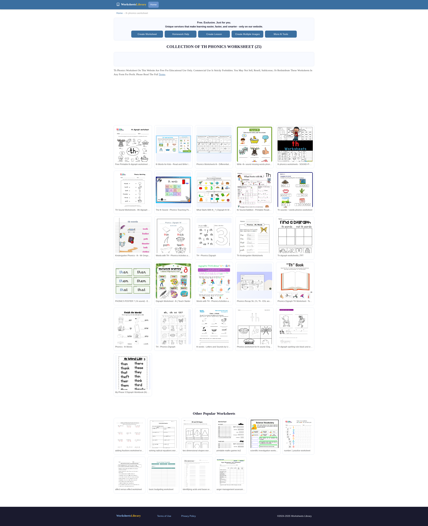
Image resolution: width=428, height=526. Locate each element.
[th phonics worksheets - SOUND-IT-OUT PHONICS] (295, 144)
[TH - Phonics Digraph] (214, 235)
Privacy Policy (188, 516)
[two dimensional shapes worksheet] (197, 438)
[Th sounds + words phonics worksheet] (295, 194)
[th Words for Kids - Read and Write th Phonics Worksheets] (173, 144)
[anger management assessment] (231, 476)
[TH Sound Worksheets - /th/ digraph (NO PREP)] (132, 189)
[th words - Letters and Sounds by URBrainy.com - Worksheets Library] (214, 334)
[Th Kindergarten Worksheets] (254, 240)
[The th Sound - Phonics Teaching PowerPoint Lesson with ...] (173, 190)
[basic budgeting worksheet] (163, 476)
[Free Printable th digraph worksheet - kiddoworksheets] (132, 149)
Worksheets (128, 515)
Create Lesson (214, 34)
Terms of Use (164, 516)
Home (153, 4)
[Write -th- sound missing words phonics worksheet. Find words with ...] (254, 149)
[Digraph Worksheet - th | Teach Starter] (173, 288)
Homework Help (180, 34)
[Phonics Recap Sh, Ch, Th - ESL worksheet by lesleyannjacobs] (254, 281)
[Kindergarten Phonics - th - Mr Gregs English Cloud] (132, 243)
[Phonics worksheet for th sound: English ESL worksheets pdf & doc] (254, 331)
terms (162, 74)
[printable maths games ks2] (231, 439)
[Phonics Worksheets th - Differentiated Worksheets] (214, 144)
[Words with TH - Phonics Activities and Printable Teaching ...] (173, 240)
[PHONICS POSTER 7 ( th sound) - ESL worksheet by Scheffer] (132, 281)
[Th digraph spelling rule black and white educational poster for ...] (295, 334)
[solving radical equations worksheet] (163, 438)
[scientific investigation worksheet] (264, 438)
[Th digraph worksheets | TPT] (295, 241)
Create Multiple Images (247, 34)
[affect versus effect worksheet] (129, 477)
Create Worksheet (147, 34)
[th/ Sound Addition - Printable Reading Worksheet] (254, 195)
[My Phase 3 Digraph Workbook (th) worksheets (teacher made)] (133, 375)
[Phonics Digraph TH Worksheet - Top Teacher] (295, 285)
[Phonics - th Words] (132, 334)
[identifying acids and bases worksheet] (197, 476)
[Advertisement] (214, 101)
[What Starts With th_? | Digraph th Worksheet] (214, 190)
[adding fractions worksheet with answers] (129, 438)
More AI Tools (281, 34)
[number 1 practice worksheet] (298, 437)
